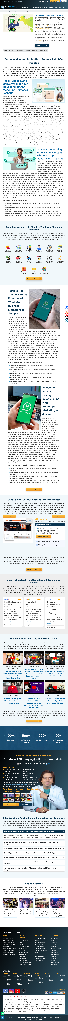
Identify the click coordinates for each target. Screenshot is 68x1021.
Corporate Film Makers (40, 948)
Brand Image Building (39, 944)
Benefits (27, 50)
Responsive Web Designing (9, 954)
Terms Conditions (54, 964)
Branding (53, 960)
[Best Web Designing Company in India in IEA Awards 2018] (17, 795)
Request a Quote (40, 45)
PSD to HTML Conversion (8, 950)
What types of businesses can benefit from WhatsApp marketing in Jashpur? (31, 857)
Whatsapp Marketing (23, 952)
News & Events (54, 950)
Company (51, 7)
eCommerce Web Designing (9, 944)
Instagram (12, 992)
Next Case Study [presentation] (58, 516)
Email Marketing (22, 954)
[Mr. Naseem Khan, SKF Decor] (34, 687)
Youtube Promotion (23, 948)
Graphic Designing (39, 960)
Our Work (57, 7)
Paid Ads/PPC (22, 950)
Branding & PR (36, 7)
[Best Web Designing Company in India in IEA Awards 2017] (11, 795)
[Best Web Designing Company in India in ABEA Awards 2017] (5, 795)
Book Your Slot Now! (9, 805)
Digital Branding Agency (40, 946)
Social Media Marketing (24, 946)
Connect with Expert (32, 278)
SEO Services (22, 942)
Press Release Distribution (40, 942)
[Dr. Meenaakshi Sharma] (55, 687)
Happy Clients (43, 50)
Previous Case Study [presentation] (10, 516)
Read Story (24, 805)
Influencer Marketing (39, 956)
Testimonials (53, 946)
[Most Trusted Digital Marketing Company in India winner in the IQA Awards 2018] (29, 795)
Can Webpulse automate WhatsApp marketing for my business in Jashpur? (30, 853)
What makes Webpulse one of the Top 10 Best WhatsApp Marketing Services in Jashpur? (31, 843)
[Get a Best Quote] (2, 1017)
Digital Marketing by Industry (25, 964)
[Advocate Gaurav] (34, 658)
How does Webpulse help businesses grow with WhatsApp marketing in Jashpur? (32, 848)
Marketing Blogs (54, 952)
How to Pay (53, 956)
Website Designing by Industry (9, 948)
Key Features (19, 50)
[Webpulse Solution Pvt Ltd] (8, 7)
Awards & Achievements (56, 948)
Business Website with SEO (9, 942)
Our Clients (53, 944)
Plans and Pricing (9, 50)
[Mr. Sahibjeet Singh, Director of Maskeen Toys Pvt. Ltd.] (55, 658)
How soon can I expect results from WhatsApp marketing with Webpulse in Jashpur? (30, 869)
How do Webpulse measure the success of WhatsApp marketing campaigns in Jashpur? (31, 862)
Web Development (7, 946)
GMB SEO (21, 944)
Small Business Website (8, 938)
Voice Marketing (22, 958)
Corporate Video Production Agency (41, 951)
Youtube (17, 992)
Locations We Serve (55, 962)
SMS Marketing (22, 956)
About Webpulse (54, 938)
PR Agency (37, 940)
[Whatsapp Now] (2, 1013)
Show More (7, 621)
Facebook (6, 992)
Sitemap (52, 966)
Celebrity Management (40, 958)
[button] (50, 524)
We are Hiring (54, 1)
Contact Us (53, 958)
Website (18, 7)
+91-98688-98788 (44, 1)
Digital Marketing (26, 7)
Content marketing (23, 960)
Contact (64, 7)
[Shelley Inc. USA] (13, 687)
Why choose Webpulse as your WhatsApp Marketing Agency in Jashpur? (29, 831)
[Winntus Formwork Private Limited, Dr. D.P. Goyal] (13, 658)
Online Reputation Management (41, 938)
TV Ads (36, 954)
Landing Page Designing (8, 952)
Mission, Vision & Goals (55, 940)
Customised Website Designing (9, 940)
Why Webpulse (54, 942)
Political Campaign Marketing (25, 962)
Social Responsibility (55, 954)
